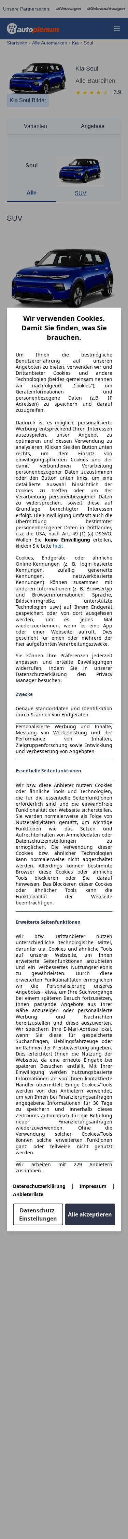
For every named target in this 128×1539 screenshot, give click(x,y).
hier (57, 546)
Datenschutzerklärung (39, 1186)
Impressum (93, 1186)
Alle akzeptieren (90, 1214)
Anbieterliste (28, 1194)
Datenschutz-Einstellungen (38, 1214)
